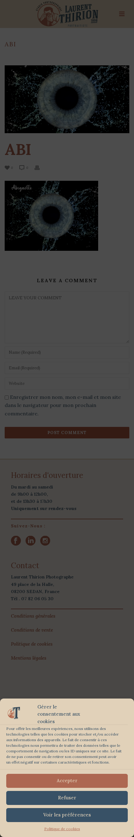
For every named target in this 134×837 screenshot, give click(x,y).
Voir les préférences (67, 815)
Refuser (67, 798)
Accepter (67, 780)
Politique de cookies (62, 828)
